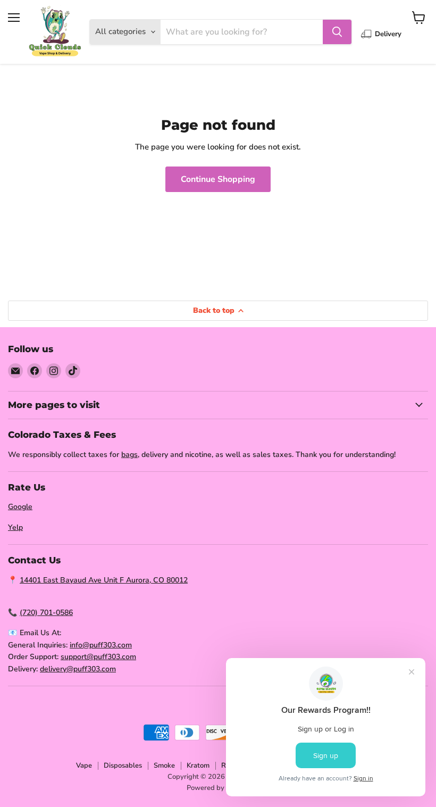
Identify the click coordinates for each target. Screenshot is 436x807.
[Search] (337, 32)
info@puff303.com (101, 645)
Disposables (123, 765)
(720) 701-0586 (46, 613)
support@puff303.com (98, 657)
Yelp (15, 527)
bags (129, 455)
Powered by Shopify (218, 788)
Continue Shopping (218, 179)
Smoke (164, 765)
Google (20, 507)
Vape (84, 765)
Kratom (198, 765)
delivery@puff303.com (78, 669)
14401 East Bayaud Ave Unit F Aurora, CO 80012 (104, 580)
